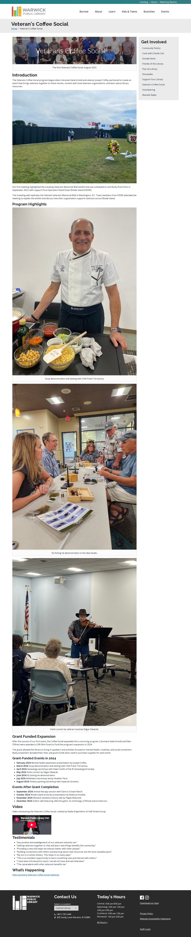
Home (14, 28)
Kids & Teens (129, 11)
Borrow (84, 11)
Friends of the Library (152, 63)
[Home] (29, 10)
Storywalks (147, 74)
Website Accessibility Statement (155, 918)
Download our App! (149, 903)
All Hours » (102, 922)
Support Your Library (152, 79)
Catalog (144, 2)
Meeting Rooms (168, 2)
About (98, 11)
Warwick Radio (149, 95)
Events (165, 11)
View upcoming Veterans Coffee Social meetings (36, 874)
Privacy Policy (146, 913)
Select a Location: (62, 904)
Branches (149, 11)
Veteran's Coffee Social (153, 84)
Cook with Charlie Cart (153, 53)
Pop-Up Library (149, 69)
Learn (112, 11)
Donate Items (149, 58)
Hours (154, 2)
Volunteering (148, 89)
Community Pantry (151, 48)
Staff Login (145, 929)
